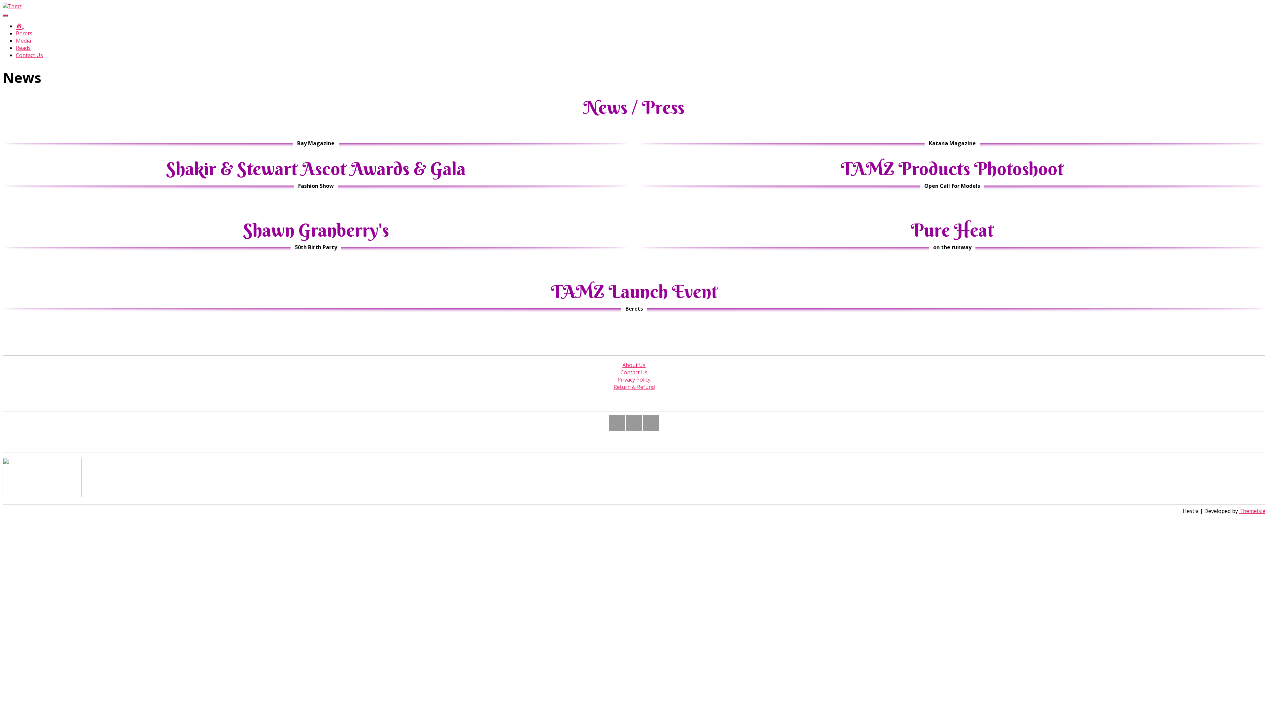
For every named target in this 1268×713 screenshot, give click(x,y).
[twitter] (651, 423)
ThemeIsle (1252, 511)
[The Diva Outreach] (42, 495)
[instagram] (617, 423)
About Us (634, 365)
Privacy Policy (634, 379)
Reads (23, 47)
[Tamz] (12, 6)
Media (23, 40)
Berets (24, 33)
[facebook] (634, 423)
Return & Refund (634, 386)
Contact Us (29, 55)
